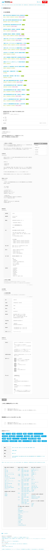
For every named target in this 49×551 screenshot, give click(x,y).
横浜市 (22, 479)
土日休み (33, 503)
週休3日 (25, 433)
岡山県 (28, 493)
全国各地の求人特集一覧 (35, 498)
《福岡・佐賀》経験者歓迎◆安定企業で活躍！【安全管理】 (13, 80)
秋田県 (22, 471)
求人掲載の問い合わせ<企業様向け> (26, 549)
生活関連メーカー (34, 474)
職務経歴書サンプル (10, 537)
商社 (32, 475)
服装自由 (19, 518)
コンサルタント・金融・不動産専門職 (10, 478)
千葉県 (25, 475)
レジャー (33, 478)
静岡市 (22, 487)
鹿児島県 (23, 502)
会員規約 (3, 549)
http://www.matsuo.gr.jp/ (17, 331)
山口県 (25, 494)
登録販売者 (9, 438)
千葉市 (26, 478)
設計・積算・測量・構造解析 (28, 447)
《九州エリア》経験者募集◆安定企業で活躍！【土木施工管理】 (14, 103)
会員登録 (44, 2)
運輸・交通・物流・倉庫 (35, 487)
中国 (19, 493)
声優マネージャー (24, 438)
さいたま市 (23, 478)
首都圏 (19, 475)
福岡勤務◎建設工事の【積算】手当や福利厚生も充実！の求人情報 (37, 462)
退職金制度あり (20, 517)
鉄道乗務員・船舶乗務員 (32, 438)
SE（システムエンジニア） (38, 433)
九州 (19, 499)
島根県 (25, 493)
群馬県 (28, 474)
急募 (19, 509)
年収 (10, 538)
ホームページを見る (17, 376)
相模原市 (28, 479)
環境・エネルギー (34, 488)
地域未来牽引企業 (12, 436)
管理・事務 (6, 471)
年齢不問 (13, 433)
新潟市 (22, 482)
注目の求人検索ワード (16, 541)
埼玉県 (22, 475)
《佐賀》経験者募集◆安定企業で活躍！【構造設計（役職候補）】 (14, 89)
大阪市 (25, 491)
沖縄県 (26, 502)
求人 (5, 541)
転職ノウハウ (23, 538)
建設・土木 (14, 453)
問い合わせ (18, 549)
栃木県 (25, 474)
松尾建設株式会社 (26, 462)
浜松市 (25, 487)
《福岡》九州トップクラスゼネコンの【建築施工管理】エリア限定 (14, 43)
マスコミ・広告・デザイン (35, 482)
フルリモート (44, 436)
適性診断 (24, 537)
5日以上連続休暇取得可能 (30, 456)
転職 (2, 541)
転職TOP (3, 462)
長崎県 (28, 499)
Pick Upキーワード (9, 541)
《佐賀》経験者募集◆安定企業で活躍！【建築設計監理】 (13, 85)
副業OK (19, 514)
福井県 (28, 483)
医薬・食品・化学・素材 (8, 486)
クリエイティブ (7, 479)
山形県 (25, 471)
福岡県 (13, 450)
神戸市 (30, 491)
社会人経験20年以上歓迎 (22, 456)
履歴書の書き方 (4, 537)
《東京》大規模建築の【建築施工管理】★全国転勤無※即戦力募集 (14, 57)
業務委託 (6, 495)
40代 (3, 433)
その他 (32, 491)
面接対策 (19, 538)
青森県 (22, 470)
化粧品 (39, 438)
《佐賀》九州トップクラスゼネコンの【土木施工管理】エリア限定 (14, 38)
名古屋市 (28, 487)
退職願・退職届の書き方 (5, 538)
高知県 (22, 498)
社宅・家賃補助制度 (38, 456)
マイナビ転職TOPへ (5, 533)
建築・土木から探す (15, 447)
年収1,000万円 (19, 433)
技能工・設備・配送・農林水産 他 (9, 487)
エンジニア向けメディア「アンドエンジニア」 (40, 538)
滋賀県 (22, 488)
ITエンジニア (6, 482)
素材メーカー (33, 471)
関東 (32, 436)
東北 (19, 470)
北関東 (19, 474)
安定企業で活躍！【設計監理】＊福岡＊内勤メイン (12, 75)
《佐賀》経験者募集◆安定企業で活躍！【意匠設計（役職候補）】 (14, 94)
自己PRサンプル (16, 537)
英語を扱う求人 (11, 546)
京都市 (22, 491)
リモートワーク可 (20, 513)
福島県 (28, 471)
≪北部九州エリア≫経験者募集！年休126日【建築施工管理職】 (14, 66)
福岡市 (16, 450)
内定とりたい (30, 433)
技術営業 (4, 438)
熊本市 (28, 503)
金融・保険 (33, 483)
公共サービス (7, 488)
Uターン (28, 537)
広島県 (22, 494)
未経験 (32, 504)
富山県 (22, 483)
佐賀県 (25, 499)
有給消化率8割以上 (20, 510)
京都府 (25, 488)
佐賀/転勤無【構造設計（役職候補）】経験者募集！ (12, 29)
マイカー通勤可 (20, 519)
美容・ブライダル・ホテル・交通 (9, 474)
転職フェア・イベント (30, 538)
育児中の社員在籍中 (15, 456)
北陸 (19, 483)
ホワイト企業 (8, 433)
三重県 (22, 486)
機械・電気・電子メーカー (35, 470)
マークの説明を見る (30, 296)
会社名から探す (34, 495)
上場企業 (19, 522)
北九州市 (23, 503)
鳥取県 (22, 493)
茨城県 (22, 474)
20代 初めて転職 (37, 436)
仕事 (16, 538)
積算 (34, 447)
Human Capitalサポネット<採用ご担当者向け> (38, 549)
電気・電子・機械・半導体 (8, 483)
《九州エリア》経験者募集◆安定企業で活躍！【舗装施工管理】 (14, 99)
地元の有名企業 (5, 436)
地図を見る (16, 382)
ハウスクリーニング (16, 438)
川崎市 (25, 479)
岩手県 (25, 470)
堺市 (27, 491)
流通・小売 (33, 479)
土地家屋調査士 (27, 436)
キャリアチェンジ (19, 436)
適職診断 (13, 538)
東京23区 (29, 478)
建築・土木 (21, 447)
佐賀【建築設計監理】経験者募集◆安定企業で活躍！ (12, 24)
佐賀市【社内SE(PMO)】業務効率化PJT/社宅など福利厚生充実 (14, 15)
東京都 (28, 475)
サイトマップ (14, 549)
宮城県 (28, 470)
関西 (19, 488)
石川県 (25, 483)
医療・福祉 (6, 475)
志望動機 (21, 537)
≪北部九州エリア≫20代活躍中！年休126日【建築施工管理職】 (14, 52)
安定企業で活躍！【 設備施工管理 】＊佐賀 (10, 71)
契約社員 (6, 494)
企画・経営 (6, 470)
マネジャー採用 (20, 523)
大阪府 (28, 488)
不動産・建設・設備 (34, 486)
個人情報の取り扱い (8, 549)
